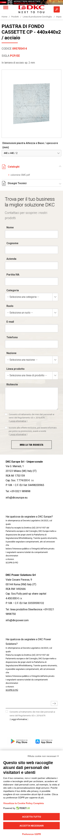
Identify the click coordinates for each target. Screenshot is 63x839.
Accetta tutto (31, 816)
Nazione (11, 353)
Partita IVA (12, 274)
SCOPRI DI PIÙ (12, 563)
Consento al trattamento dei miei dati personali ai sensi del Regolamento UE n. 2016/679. (31, 417)
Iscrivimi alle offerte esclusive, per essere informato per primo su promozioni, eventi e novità (33, 431)
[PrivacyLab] (22, 808)
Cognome (12, 243)
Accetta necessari (32, 825)
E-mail (10, 321)
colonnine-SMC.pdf (20, 175)
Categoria (12, 290)
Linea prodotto (15, 368)
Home (4, 16)
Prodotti (15, 16)
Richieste (12, 384)
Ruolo (9, 306)
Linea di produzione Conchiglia (37, 16)
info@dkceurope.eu (16, 497)
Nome (10, 227)
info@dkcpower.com (17, 620)
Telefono (12, 337)
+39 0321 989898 (20, 491)
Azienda (11, 258)
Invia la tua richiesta (31, 444)
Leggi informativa (18, 421)
